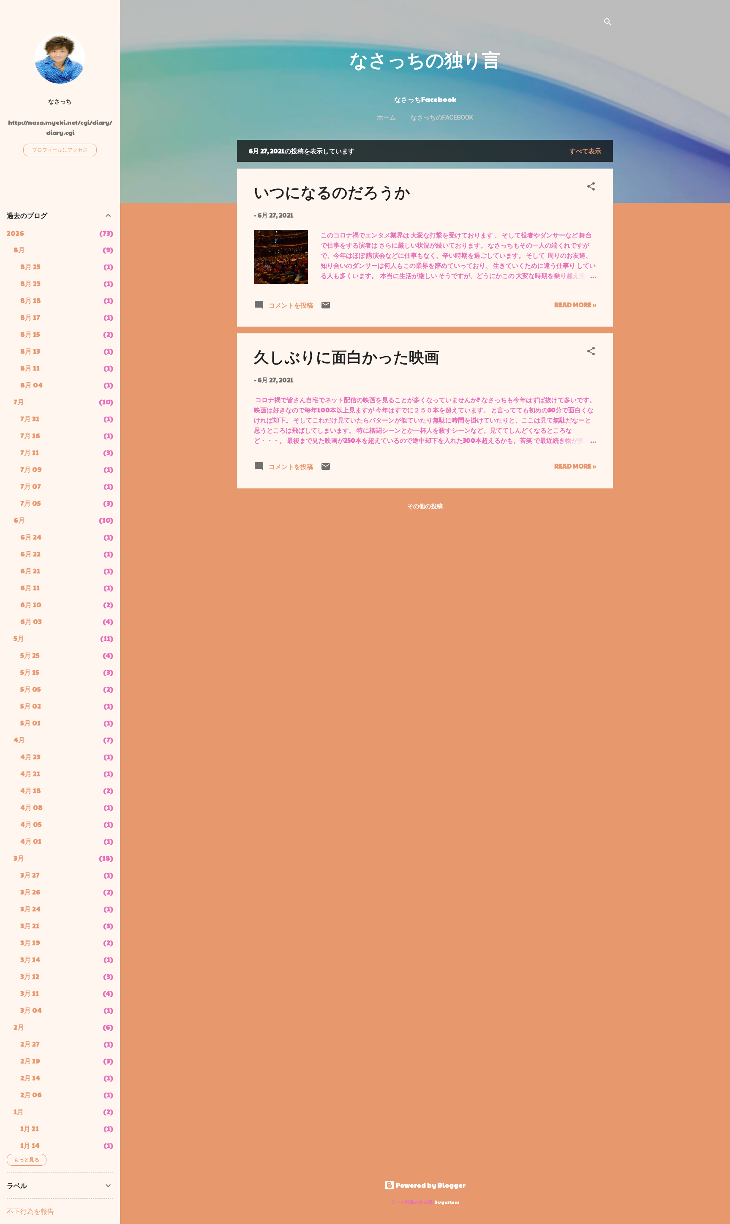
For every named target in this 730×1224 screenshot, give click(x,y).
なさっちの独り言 (425, 58)
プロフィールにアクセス (60, 149)
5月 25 (30, 655)
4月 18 (30, 790)
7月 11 (29, 452)
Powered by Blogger (430, 1184)
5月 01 (30, 723)
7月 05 (30, 503)
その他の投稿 (425, 506)
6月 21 (30, 570)
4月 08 (31, 807)
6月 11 (30, 587)
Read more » (575, 304)
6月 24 (30, 537)
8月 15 (30, 334)
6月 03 (31, 621)
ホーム (386, 117)
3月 (19, 858)
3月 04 (31, 1010)
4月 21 (30, 773)
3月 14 (30, 959)
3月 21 (29, 925)
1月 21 (29, 1128)
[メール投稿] (326, 307)
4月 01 (30, 841)
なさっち (60, 101)
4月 (19, 739)
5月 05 (30, 689)
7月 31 (29, 418)
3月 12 (29, 976)
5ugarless (447, 1202)
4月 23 (30, 756)
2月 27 (30, 1044)
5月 (19, 638)
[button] (591, 187)
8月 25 (30, 266)
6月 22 (30, 554)
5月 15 (29, 672)
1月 (19, 1111)
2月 (19, 1027)
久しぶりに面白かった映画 (346, 356)
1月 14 (30, 1145)
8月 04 (31, 385)
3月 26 (30, 892)
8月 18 (30, 300)
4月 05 (31, 824)
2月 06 (31, 1094)
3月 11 (29, 993)
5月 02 (30, 706)
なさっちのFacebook (442, 117)
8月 (19, 249)
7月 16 (30, 435)
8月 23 (30, 283)
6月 (19, 520)
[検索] (608, 23)
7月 (19, 401)
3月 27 (30, 875)
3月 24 (30, 908)
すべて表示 (585, 150)
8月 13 (30, 351)
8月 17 (30, 317)
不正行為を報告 (30, 1211)
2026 (15, 233)
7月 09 (31, 469)
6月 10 (30, 604)
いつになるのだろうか (332, 191)
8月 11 (30, 368)
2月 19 (30, 1061)
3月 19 (30, 942)
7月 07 (30, 486)
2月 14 (30, 1077)
